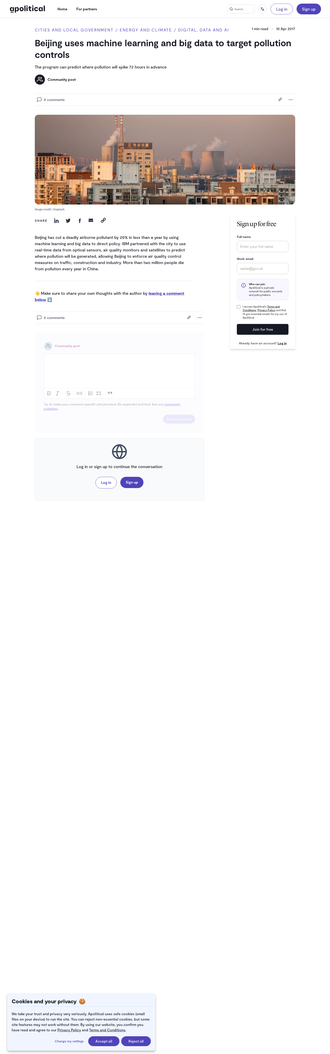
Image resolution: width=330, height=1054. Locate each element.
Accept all (103, 1041)
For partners (86, 9)
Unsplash (58, 209)
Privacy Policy (69, 1030)
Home (62, 9)
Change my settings (69, 1041)
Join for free (262, 329)
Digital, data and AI (203, 30)
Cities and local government (74, 30)
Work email (245, 259)
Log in (281, 9)
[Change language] (262, 8)
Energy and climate (146, 30)
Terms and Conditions (107, 1030)
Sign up (309, 9)
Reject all (136, 1041)
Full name (244, 237)
